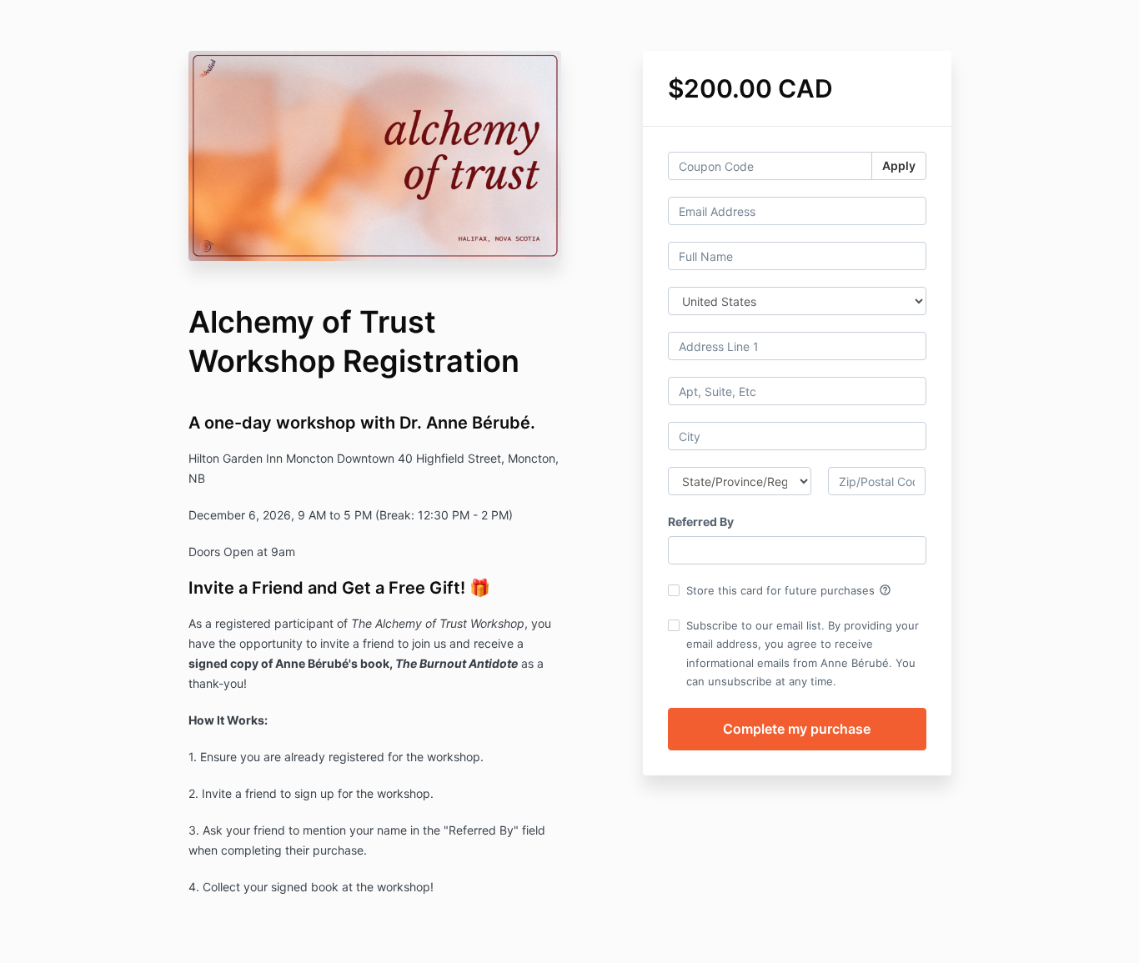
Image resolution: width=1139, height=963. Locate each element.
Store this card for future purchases (788, 590)
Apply (899, 165)
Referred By (701, 521)
